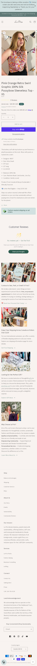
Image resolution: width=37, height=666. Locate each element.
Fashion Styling (8, 558)
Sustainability (8, 511)
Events (6, 507)
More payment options (18, 134)
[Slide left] (14, 79)
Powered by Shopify (26, 662)
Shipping (3, 106)
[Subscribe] (31, 629)
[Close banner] (35, 6)
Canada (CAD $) (17, 649)
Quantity (3, 113)
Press (5, 587)
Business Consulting (10, 562)
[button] (2, 22)
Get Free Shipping (7, 348)
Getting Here (7, 583)
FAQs (5, 491)
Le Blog (6, 566)
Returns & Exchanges (10, 478)
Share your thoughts (18, 252)
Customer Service (9, 487)
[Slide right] (23, 79)
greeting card (5, 386)
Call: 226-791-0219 (9, 591)
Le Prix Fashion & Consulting (16, 662)
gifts (30, 378)
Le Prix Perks (8, 553)
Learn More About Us (8, 455)
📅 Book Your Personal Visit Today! (12, 303)
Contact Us (7, 578)
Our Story (6, 503)
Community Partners (10, 516)
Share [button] (5, 205)
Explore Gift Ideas (7, 398)
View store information (10, 144)
